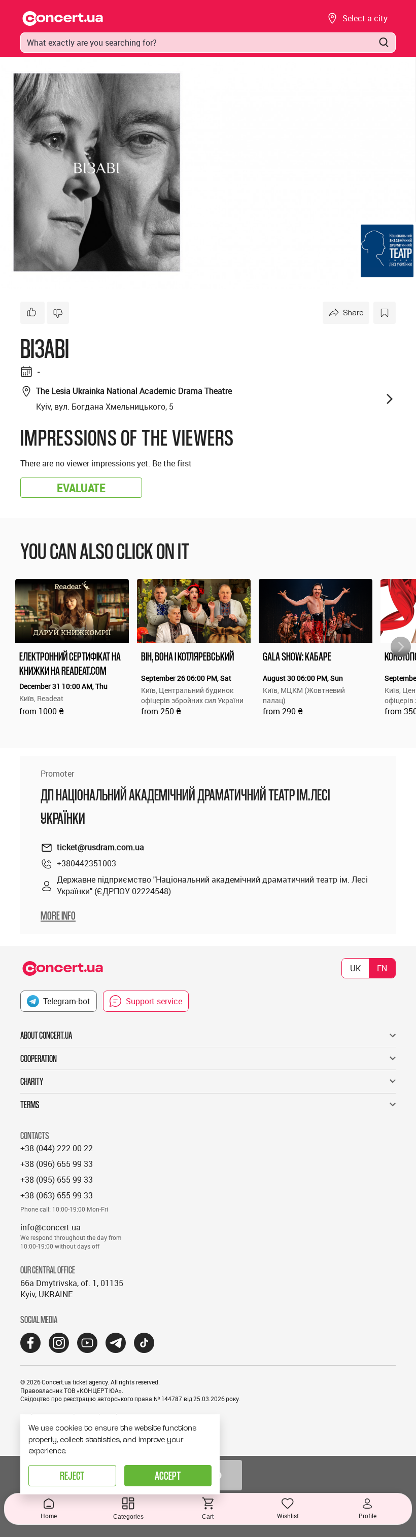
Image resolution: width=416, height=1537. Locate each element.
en (382, 968)
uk (355, 968)
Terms (30, 1105)
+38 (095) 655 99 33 (56, 1179)
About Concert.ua (46, 1035)
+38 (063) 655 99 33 (56, 1195)
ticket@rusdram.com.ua (100, 847)
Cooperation (38, 1058)
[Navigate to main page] (63, 18)
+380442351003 (86, 863)
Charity (31, 1081)
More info (58, 915)
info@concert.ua (50, 1227)
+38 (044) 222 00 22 (56, 1148)
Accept (168, 1475)
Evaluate (81, 488)
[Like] (32, 313)
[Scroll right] (401, 647)
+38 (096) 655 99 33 (56, 1163)
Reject (72, 1475)
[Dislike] (58, 313)
